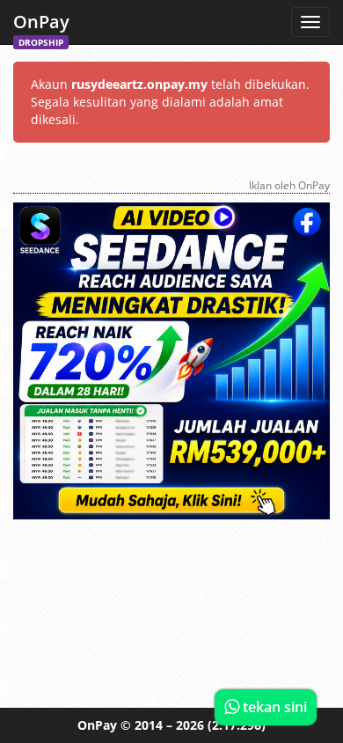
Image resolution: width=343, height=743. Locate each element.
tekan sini (273, 707)
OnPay (41, 27)
